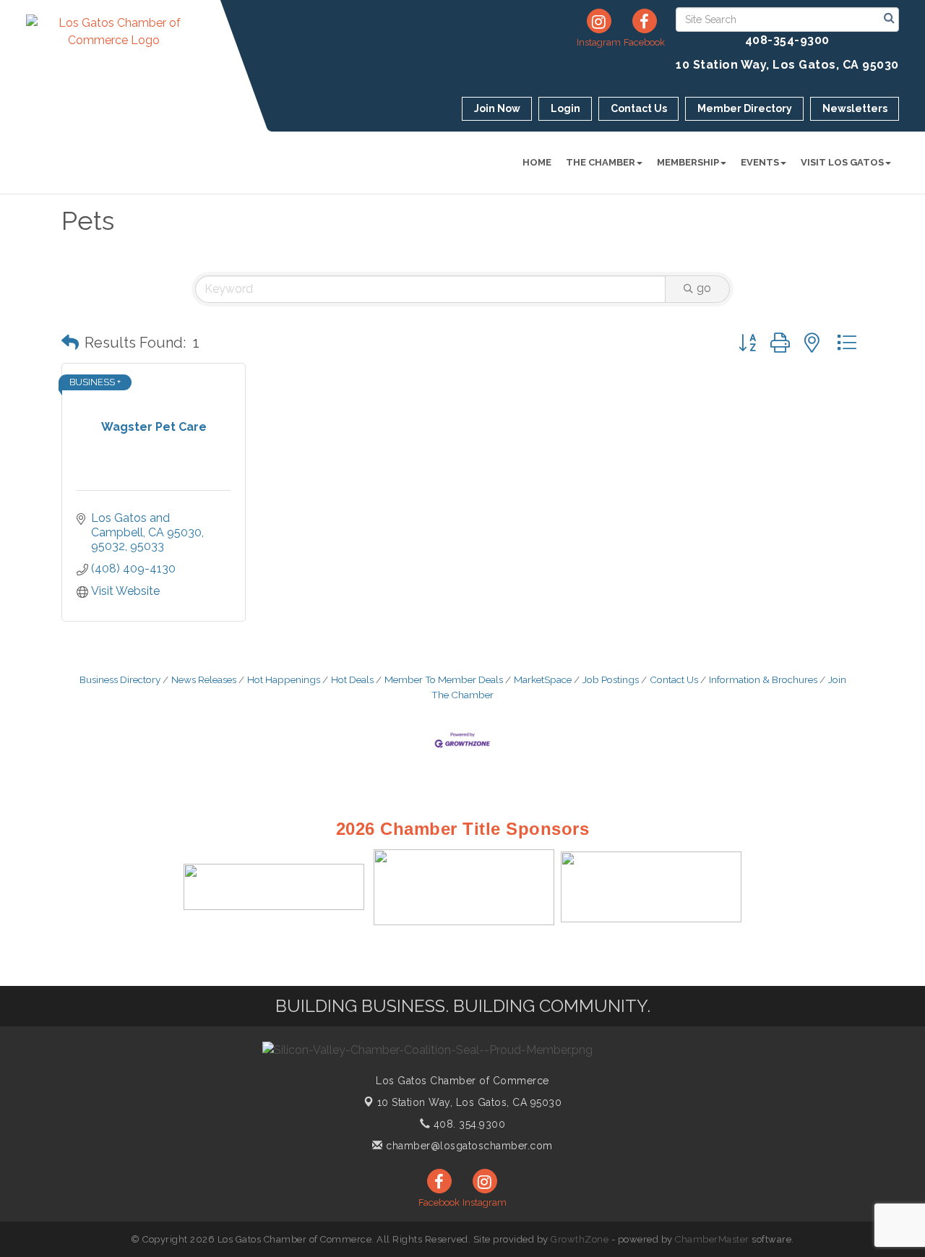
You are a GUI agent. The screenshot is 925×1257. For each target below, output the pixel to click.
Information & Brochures (763, 679)
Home (536, 162)
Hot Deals (352, 679)
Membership (688, 162)
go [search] (704, 288)
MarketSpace (543, 679)
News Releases (203, 679)
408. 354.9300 (467, 1124)
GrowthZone (579, 1239)
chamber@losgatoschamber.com (468, 1145)
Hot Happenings (283, 679)
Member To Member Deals (443, 679)
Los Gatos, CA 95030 (469, 1102)
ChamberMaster (712, 1239)
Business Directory (119, 679)
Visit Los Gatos (842, 162)
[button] (70, 343)
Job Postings (610, 679)
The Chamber (600, 162)
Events (760, 162)
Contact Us (674, 679)
